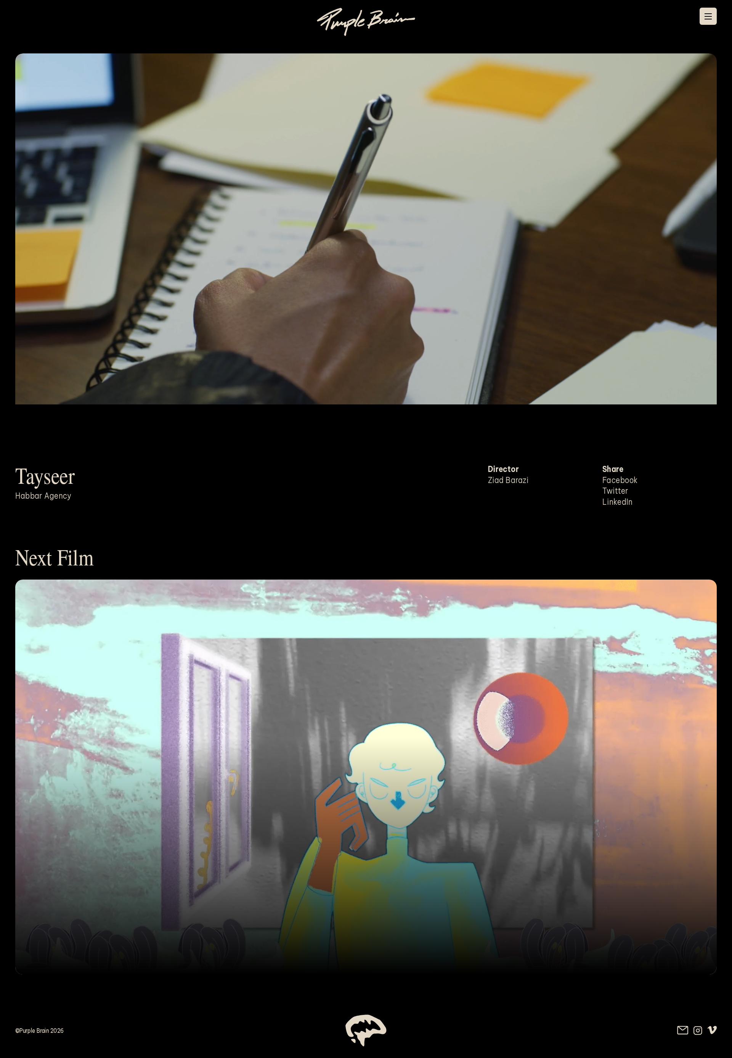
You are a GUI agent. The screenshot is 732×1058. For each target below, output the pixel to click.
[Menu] (708, 16)
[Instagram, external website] (697, 1030)
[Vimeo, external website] (712, 1030)
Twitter (615, 490)
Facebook (620, 480)
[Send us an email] (683, 1030)
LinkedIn (617, 501)
